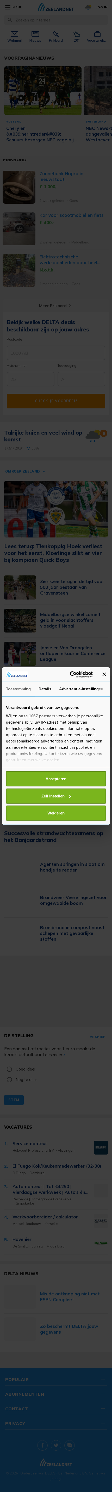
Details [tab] (45, 689)
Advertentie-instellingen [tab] (81, 689)
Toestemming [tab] (18, 689)
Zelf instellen (53, 796)
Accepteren (56, 778)
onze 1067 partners (36, 715)
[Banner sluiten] (104, 674)
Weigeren (56, 813)
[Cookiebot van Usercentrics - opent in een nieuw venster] (70, 674)
